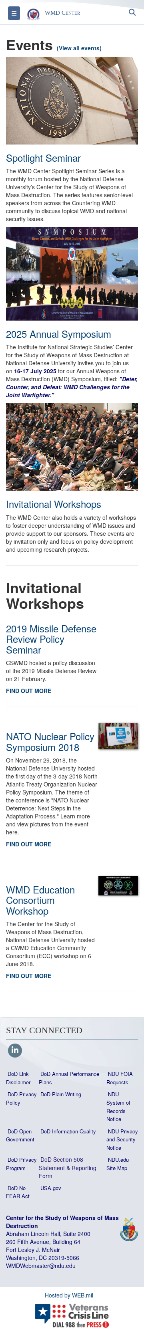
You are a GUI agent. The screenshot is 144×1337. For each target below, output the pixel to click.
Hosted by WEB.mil (69, 1295)
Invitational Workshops (53, 504)
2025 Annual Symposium (58, 334)
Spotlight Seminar (43, 157)
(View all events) (79, 48)
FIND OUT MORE (28, 691)
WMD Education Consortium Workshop (40, 899)
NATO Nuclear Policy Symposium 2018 (50, 741)
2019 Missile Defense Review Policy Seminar (51, 638)
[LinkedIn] (15, 1051)
